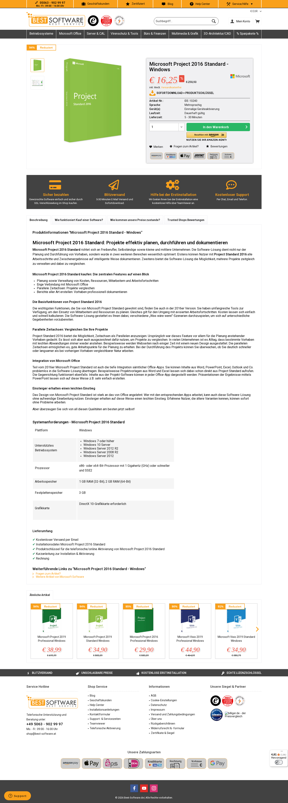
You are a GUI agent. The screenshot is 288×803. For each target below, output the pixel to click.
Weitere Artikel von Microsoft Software (59, 576)
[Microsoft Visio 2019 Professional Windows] (190, 619)
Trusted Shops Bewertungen (185, 220)
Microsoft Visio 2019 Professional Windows (190, 638)
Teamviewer (97, 723)
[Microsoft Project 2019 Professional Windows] (52, 619)
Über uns (156, 718)
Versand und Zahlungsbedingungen (173, 714)
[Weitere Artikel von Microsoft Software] (240, 76)
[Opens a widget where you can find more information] (17, 796)
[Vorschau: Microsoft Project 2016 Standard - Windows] (37, 65)
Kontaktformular (100, 714)
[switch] (279, 762)
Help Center (203, 3)
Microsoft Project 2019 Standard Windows (98, 638)
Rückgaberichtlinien (163, 723)
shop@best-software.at (41, 733)
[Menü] (281, 752)
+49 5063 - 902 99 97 (44, 724)
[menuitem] (257, 21)
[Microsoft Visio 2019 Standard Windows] (236, 619)
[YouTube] (144, 788)
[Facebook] (134, 788)
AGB (153, 695)
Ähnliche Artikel (40, 595)
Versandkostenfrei (171, 87)
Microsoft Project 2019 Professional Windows (52, 638)
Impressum (158, 709)
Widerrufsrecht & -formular (167, 728)
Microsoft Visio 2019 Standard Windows (236, 638)
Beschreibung (39, 220)
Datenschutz (159, 705)
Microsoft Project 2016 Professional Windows (144, 638)
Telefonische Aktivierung (105, 728)
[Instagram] (154, 788)
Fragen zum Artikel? (186, 146)
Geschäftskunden (98, 3)
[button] (206, 136)
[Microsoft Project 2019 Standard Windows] (98, 619)
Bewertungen (218, 146)
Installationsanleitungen (104, 709)
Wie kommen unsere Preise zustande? (135, 220)
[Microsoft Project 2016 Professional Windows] (144, 619)
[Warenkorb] (257, 21)
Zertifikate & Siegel (162, 733)
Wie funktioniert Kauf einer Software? (79, 220)
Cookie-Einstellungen (164, 700)
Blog (170, 3)
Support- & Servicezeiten (105, 718)
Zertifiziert (138, 3)
